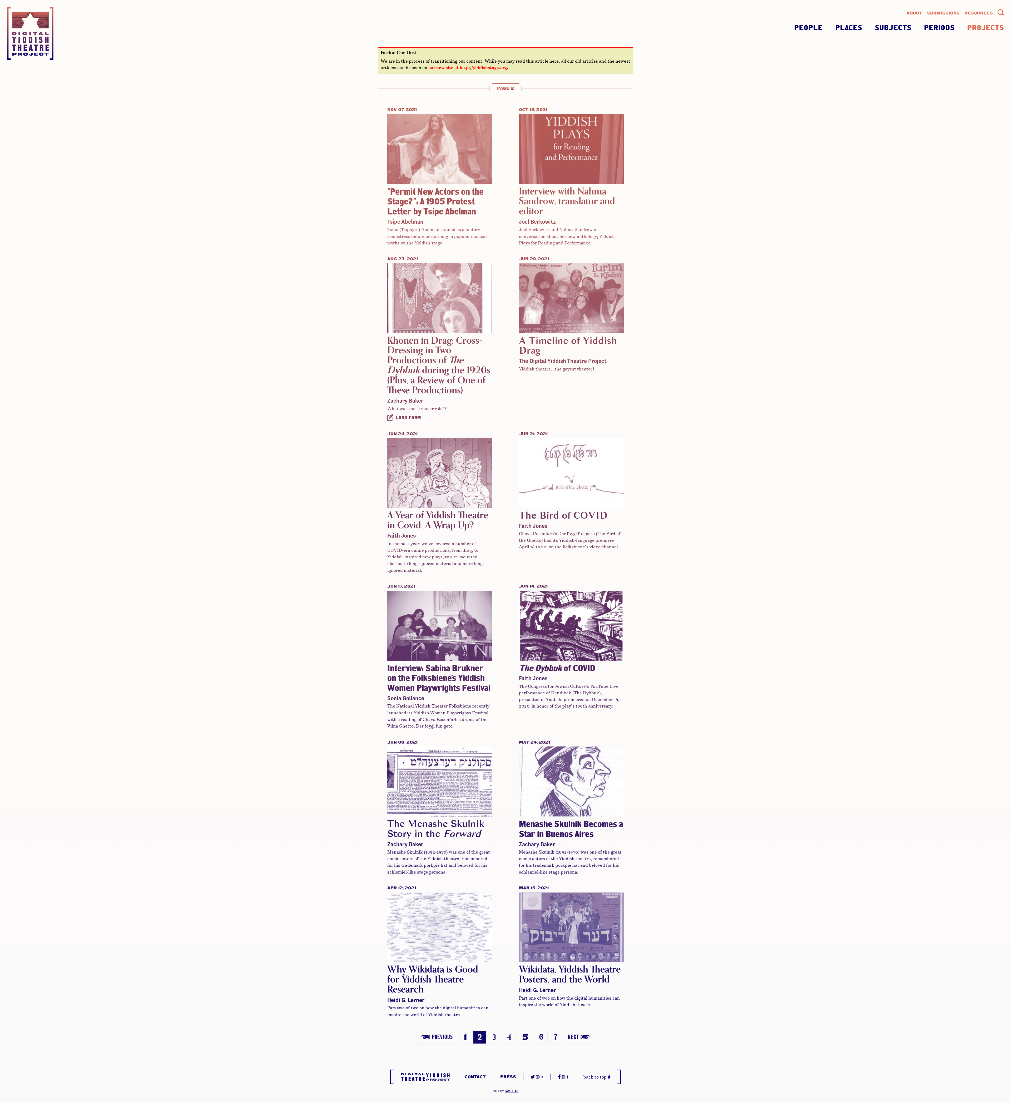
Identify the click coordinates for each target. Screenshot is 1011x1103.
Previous (441, 1036)
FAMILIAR (511, 1091)
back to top (595, 1077)
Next (573, 1036)
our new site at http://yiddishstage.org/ (468, 68)
